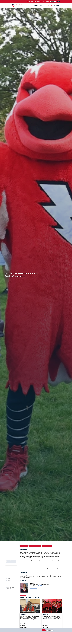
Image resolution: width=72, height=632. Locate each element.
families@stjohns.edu (33, 587)
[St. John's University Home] (17, 5)
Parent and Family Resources (11, 582)
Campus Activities (45, 625)
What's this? (40, 585)
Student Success (8, 558)
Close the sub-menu (15, 561)
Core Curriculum (22, 625)
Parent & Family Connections (8, 561)
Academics (36, 5)
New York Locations (9, 548)
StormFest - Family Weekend (35, 545)
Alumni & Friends (36, 1)
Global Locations (8, 550)
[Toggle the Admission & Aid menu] (42, 6)
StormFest (8, 578)
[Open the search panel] (60, 6)
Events (32, 1)
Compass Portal (24, 545)
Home (13, 543)
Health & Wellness (8, 556)
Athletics (40, 1)
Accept (44, 630)
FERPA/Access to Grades (23, 627)
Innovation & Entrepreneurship (10, 554)
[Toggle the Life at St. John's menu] (49, 6)
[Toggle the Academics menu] (36, 6)
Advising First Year (23, 623)
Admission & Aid (43, 5)
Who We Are (56, 5)
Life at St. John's (50, 5)
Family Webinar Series (10, 563)
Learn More (50, 630)
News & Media (29, 1)
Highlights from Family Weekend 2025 (10, 588)
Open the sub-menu (15, 549)
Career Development (9, 552)
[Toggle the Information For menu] (53, 2)
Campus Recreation (45, 627)
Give (58, 1)
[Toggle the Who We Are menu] (56, 6)
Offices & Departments (46, 1)
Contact (8, 580)
